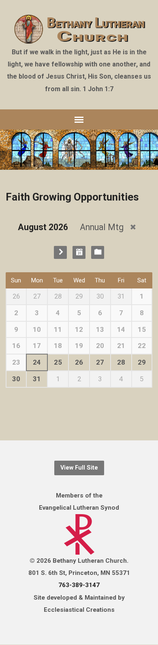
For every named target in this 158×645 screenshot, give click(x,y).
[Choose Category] (97, 252)
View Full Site (79, 467)
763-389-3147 (79, 585)
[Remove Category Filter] (133, 227)
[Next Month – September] (60, 252)
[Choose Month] (79, 252)
